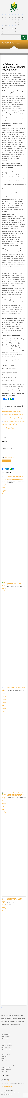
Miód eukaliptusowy (6, 1049)
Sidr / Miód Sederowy (6, 1067)
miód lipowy (4, 1056)
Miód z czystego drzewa (7, 1045)
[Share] (13, 399)
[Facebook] (3, 399)
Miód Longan (5, 1058)
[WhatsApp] (11, 399)
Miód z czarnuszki (6, 1041)
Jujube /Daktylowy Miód (7, 1054)
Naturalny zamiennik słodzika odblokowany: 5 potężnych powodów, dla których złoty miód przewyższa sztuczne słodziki (16, 794)
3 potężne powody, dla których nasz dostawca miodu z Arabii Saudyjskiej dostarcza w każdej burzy (14, 900)
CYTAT (24, 37)
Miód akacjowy (5, 1032)
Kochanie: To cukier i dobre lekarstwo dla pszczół (11, 411)
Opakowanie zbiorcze (6, 1043)
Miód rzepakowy (5, 1062)
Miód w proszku (5, 1052)
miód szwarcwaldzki (6, 1036)
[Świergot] (6, 399)
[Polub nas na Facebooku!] (17, 1091)
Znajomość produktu (7, 448)
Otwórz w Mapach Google (6, 1086)
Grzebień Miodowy (6, 1047)
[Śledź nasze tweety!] (19, 1091)
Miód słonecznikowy (6, 1069)
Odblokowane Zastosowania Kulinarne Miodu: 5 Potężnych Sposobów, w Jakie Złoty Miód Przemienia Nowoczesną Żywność (16, 478)
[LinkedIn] (8, 399)
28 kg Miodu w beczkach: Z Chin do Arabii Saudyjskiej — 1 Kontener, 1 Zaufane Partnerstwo (15, 583)
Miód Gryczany (5, 1038)
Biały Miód (4, 1071)
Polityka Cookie (8, 1095)
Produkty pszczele (6, 1034)
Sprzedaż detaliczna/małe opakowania (10, 1065)
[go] (24, 437)
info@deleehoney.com (9, 457)
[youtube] (22, 1091)
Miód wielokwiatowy (6, 1060)
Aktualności (5, 446)
